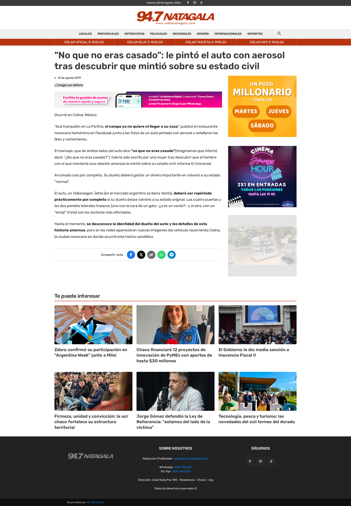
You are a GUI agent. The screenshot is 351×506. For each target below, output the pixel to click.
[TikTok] (201, 3)
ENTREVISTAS (134, 34)
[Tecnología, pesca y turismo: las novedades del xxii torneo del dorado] (258, 391)
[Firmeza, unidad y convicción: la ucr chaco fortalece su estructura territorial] (93, 391)
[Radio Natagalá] (175, 18)
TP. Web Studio (95, 502)
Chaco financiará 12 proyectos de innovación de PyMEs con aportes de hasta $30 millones (174, 355)
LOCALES (85, 34)
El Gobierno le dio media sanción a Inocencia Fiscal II (254, 352)
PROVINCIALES (108, 34)
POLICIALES (158, 34)
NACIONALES (182, 34)
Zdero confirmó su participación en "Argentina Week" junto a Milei (90, 352)
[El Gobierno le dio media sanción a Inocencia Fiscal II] (258, 324)
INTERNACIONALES (228, 34)
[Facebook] (188, 3)
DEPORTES (255, 34)
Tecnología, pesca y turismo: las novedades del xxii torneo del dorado (257, 419)
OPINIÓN (203, 34)
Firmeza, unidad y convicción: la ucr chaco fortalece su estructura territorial (91, 422)
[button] (279, 34)
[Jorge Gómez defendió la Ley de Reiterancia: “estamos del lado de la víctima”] (175, 391)
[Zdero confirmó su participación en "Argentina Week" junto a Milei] (93, 324)
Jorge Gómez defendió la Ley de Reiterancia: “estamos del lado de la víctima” (173, 422)
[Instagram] (195, 3)
